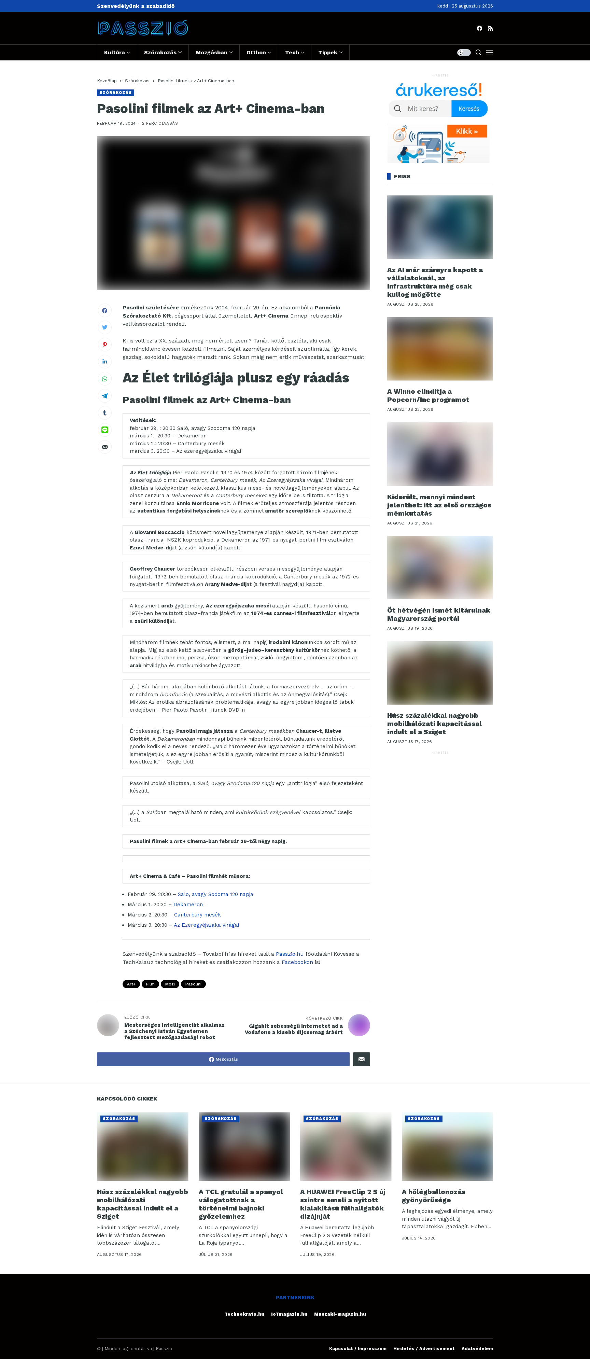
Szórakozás (137, 80)
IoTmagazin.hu (289, 1314)
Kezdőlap (107, 80)
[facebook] (479, 28)
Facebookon (297, 962)
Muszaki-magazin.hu (340, 1314)
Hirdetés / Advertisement (424, 1348)
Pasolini (193, 984)
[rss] (490, 28)
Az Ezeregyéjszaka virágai (206, 925)
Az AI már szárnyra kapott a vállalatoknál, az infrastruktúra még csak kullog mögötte (435, 282)
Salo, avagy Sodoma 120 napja (215, 894)
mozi (170, 984)
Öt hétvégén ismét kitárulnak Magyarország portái (438, 614)
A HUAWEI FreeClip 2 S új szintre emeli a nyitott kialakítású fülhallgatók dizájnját (342, 1204)
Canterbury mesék (197, 915)
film (150, 984)
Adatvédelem (477, 1348)
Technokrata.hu (244, 1314)
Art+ (131, 984)
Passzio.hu (290, 954)
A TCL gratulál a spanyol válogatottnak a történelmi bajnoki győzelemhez (241, 1204)
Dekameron (188, 904)
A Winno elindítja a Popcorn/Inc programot (428, 396)
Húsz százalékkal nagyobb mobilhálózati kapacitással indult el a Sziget (434, 724)
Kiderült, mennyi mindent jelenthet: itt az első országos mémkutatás (439, 505)
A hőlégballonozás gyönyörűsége (433, 1196)
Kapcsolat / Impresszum (358, 1348)
